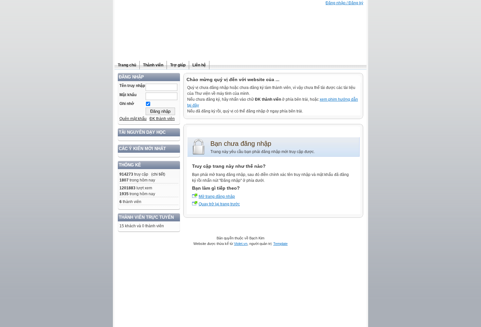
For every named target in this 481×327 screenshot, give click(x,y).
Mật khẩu (127, 95)
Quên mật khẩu (133, 118)
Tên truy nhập (132, 85)
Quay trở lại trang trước (219, 204)
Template (280, 244)
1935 (124, 194)
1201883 (127, 188)
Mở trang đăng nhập (217, 196)
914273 (126, 174)
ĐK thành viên (162, 118)
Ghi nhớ (126, 103)
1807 (124, 180)
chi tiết (158, 174)
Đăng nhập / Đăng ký (344, 3)
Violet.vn (240, 244)
